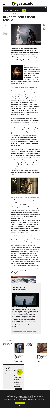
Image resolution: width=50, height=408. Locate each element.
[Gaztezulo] (22, 3)
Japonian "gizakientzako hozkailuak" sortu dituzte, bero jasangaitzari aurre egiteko (19, 358)
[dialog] (25, 399)
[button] (25, 406)
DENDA (24, 10)
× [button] (48, 391)
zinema (4, 27)
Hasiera (4, 13)
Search (44, 7)
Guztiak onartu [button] (20, 403)
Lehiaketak (13, 7)
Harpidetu (17, 10)
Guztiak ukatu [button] (30, 403)
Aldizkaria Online (9, 10)
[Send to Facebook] (44, 25)
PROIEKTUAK (24, 7)
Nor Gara (31, 7)
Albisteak (7, 7)
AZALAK (36, 7)
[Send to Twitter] (44, 29)
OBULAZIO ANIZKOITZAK (7, 344)
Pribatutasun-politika (31, 397)
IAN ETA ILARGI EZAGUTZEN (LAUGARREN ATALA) (30, 345)
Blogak (19, 7)
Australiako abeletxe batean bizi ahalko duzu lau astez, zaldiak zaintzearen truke (42, 358)
